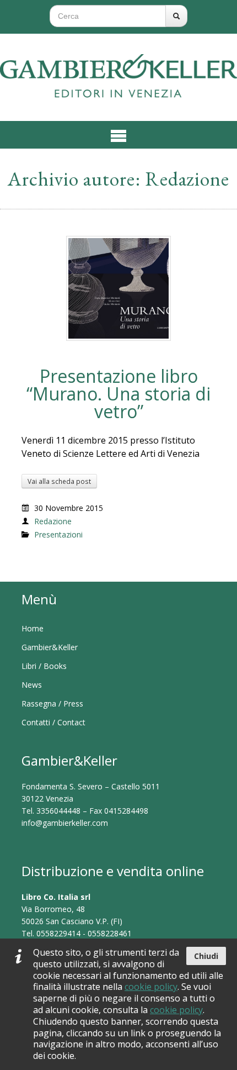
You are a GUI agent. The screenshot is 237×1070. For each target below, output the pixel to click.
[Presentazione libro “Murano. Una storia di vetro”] (118, 288)
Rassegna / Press (52, 703)
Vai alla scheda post (59, 481)
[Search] (176, 16)
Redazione (53, 521)
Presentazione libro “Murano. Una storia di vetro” (118, 393)
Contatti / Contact (53, 722)
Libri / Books (44, 666)
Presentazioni (58, 534)
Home (32, 628)
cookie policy (151, 987)
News (31, 684)
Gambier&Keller (49, 647)
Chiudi (206, 956)
